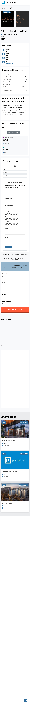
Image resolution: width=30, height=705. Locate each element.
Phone (4, 294)
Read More (5, 117)
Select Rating (9, 205)
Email (6, 237)
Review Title (8, 198)
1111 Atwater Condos (8, 440)
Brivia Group (9, 63)
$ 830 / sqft (24, 86)
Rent (17, 132)
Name (6, 228)
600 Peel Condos (7, 503)
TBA (26, 79)
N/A (26, 81)
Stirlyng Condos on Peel (15, 7)
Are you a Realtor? (8, 301)
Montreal (6, 7)
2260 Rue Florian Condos (10, 471)
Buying (10, 132)
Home (2, 7)
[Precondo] (9, 2)
